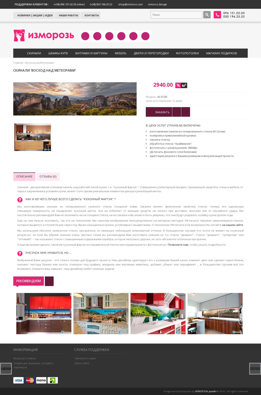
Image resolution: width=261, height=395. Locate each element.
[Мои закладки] (185, 112)
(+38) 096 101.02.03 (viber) (69, 4)
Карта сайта (82, 363)
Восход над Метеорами (39, 62)
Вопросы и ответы (25, 358)
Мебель (120, 53)
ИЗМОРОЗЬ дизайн (206, 391)
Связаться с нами (85, 358)
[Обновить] (49, 281)
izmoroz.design (157, 4)
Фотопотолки (187, 53)
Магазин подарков (221, 53)
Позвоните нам (178, 244)
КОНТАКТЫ (91, 15)
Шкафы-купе (58, 53)
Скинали (34, 53)
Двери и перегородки (151, 53)
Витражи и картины (91, 53)
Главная (18, 62)
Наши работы (68, 15)
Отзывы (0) (48, 176)
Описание (24, 176)
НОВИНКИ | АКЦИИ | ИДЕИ (35, 15)
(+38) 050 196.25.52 (101, 4)
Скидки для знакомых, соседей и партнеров (33, 365)
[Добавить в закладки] (176, 112)
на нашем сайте (232, 225)
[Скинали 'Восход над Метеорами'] (32, 137)
